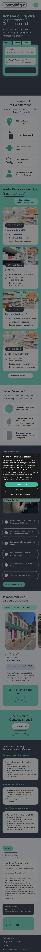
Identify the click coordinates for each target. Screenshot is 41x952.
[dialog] (20, 476)
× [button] (36, 456)
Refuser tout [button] (21, 490)
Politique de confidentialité (19, 480)
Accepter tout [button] (21, 484)
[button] (20, 494)
